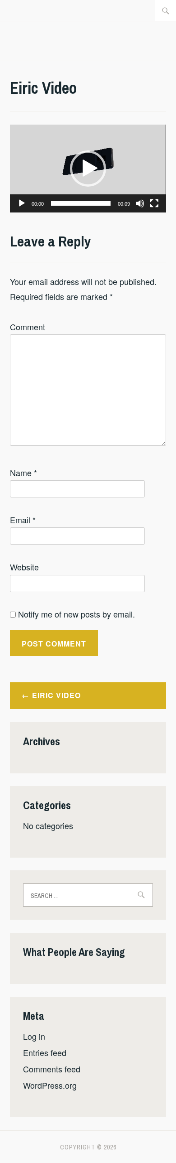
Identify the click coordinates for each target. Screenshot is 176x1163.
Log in (34, 1036)
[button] (88, 168)
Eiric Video (56, 695)
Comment (27, 327)
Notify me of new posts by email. (76, 614)
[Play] (21, 203)
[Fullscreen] (154, 203)
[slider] (80, 203)
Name (23, 472)
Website (24, 567)
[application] (88, 168)
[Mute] (139, 203)
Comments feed (51, 1069)
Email (23, 520)
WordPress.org (50, 1085)
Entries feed (44, 1052)
